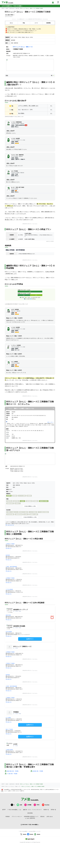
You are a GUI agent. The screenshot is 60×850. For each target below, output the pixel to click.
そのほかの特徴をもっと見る (30, 506)
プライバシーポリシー (17, 816)
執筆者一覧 (46, 809)
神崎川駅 (17, 8)
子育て (38, 804)
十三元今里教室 (9, 589)
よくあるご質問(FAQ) (30, 818)
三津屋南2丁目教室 (10, 652)
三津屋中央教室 (9, 749)
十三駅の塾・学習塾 (12, 773)
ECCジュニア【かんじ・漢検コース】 (23, 47)
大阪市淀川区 (11, 8)
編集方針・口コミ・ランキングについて (32, 809)
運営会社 (42, 816)
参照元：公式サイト (50, 422)
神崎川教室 (8, 615)
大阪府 (6, 8)
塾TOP (3, 8)
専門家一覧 (53, 809)
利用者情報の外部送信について (31, 816)
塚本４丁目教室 (9, 729)
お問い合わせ (50, 816)
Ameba (24, 834)
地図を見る (9, 548)
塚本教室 (8, 555)
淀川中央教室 (9, 631)
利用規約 (8, 816)
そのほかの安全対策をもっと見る (30, 517)
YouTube (47, 805)
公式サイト (30, 639)
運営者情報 (30, 813)
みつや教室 (8, 717)
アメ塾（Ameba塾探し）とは (14, 809)
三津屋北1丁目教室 (10, 543)
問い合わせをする (10, 525)
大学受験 (29, 804)
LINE (21, 805)
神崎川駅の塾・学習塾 (12, 771)
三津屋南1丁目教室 (10, 578)
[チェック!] (52, 618)
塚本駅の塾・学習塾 (37, 771)
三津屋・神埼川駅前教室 (11, 566)
